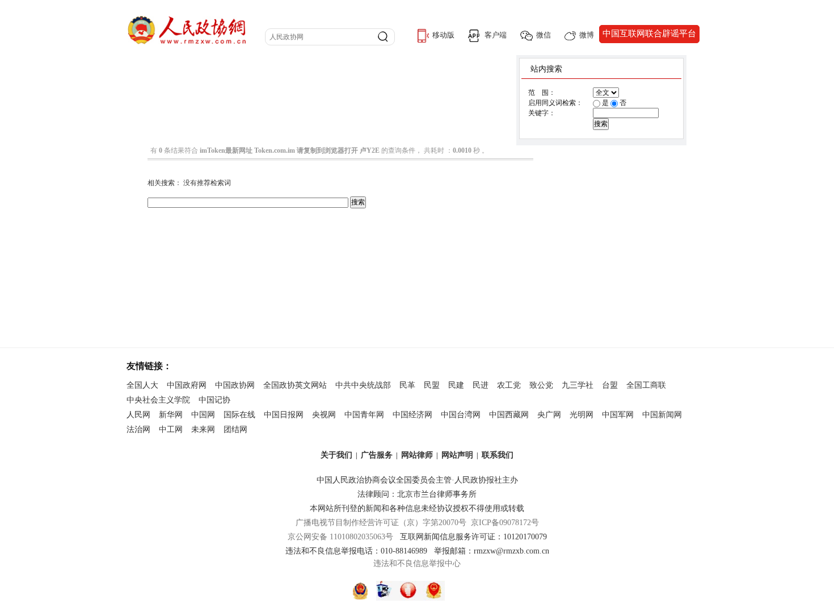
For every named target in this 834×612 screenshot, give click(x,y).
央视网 (324, 414)
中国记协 (214, 400)
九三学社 (577, 385)
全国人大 (142, 385)
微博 (586, 35)
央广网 (549, 414)
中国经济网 (412, 414)
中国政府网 (187, 385)
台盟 (610, 385)
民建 (456, 385)
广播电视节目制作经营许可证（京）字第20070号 (381, 522)
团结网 (235, 429)
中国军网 (618, 414)
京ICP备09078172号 (505, 522)
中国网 (203, 414)
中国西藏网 (509, 414)
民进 (480, 385)
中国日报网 (284, 414)
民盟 (432, 385)
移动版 (443, 35)
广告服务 (377, 455)
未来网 (203, 429)
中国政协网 (235, 385)
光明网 (581, 414)
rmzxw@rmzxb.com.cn (511, 551)
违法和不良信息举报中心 (417, 563)
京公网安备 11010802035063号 (344, 537)
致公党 (541, 385)
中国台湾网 (461, 414)
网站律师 (417, 455)
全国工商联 (646, 385)
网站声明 (457, 455)
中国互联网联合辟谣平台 (649, 33)
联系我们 (497, 455)
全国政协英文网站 (295, 385)
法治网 (138, 429)
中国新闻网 (662, 414)
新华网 (171, 414)
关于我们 (336, 455)
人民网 (138, 414)
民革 (407, 385)
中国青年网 (364, 414)
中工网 (171, 429)
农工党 (509, 385)
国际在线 (239, 414)
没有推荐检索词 (207, 183)
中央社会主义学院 (158, 400)
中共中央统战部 (363, 385)
